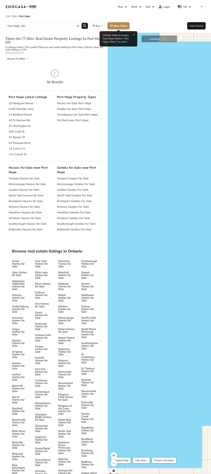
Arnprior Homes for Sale (18, 354)
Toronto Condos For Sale (73, 178)
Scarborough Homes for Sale (89, 263)
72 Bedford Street (20, 114)
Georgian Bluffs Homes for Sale (43, 417)
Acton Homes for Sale (18, 263)
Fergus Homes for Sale (41, 349)
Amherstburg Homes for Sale (20, 309)
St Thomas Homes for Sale (88, 371)
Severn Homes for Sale (87, 286)
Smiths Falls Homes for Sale (88, 320)
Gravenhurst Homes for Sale (43, 462)
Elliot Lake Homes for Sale (41, 275)
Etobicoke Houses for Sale (26, 229)
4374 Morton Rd (19, 120)
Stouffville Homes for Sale (87, 430)
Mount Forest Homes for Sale (66, 340)
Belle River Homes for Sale (18, 433)
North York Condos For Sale (75, 195)
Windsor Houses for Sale (25, 218)
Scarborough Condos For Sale (76, 223)
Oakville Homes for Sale (64, 461)
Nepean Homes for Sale (64, 363)
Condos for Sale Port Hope (74, 108)
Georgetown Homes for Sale (43, 405)
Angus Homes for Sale (18, 331)
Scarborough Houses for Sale (28, 223)
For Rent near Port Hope (73, 120)
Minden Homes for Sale (64, 309)
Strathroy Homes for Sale (87, 453)
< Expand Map (120, 460)
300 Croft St (17, 131)
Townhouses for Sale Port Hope (77, 114)
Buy (120, 6)
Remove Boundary (164, 460)
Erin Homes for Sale (42, 305)
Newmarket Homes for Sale (65, 385)
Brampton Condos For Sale (74, 201)
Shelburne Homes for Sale (87, 297)
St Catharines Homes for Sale (88, 358)
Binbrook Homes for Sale (18, 456)
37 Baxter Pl (17, 137)
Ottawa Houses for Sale (24, 206)
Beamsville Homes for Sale (19, 422)
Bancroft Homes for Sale (18, 388)
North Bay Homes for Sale (64, 422)
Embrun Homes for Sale (41, 295)
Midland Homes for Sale (64, 286)
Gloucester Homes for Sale (41, 428)
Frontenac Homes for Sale (41, 383)
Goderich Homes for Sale (41, 439)
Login (166, 6)
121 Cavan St (18, 154)
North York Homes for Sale (64, 433)
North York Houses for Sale (26, 195)
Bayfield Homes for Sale (18, 411)
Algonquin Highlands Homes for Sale (18, 285)
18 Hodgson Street (21, 103)
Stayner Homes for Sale (87, 382)
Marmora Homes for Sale (64, 263)
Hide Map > (141, 460)
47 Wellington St (20, 126)
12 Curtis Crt (17, 148)
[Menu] (201, 7)
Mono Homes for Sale (66, 330)
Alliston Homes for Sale (18, 297)
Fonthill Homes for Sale (41, 360)
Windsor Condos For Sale (73, 218)
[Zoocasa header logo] (20, 6)
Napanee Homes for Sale (64, 351)
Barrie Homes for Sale (18, 399)
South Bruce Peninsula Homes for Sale (88, 333)
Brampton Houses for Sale (26, 201)
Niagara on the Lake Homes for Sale (65, 409)
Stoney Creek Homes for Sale (87, 417)
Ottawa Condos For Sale (73, 206)
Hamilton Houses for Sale (25, 212)
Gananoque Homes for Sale (42, 394)
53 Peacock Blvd (20, 142)
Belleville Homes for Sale (18, 445)
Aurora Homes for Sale (18, 365)
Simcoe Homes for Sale (87, 309)
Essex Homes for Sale (41, 315)
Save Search (196, 25)
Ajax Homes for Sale (19, 274)
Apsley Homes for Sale (18, 343)
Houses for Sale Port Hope (74, 103)
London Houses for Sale (24, 189)
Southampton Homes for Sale (89, 345)
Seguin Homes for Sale (87, 275)
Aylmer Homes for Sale (18, 377)
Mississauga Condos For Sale (76, 184)
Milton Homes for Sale (64, 297)
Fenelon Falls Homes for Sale (43, 337)
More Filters (120, 25)
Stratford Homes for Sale (87, 441)
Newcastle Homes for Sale (65, 374)
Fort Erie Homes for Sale (41, 371)
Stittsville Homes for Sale (87, 405)
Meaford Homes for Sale (64, 275)
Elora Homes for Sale (43, 285)
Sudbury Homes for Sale (87, 464)
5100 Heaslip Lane (21, 108)
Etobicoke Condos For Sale (74, 229)
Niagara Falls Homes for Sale (65, 397)
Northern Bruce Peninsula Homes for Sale (64, 448)
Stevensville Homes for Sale (88, 393)
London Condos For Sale (73, 189)
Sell (148, 6)
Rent (134, 6)
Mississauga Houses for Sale (27, 184)
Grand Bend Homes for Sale (42, 451)
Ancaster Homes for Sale (18, 320)
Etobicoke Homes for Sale (41, 326)
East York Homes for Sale (41, 263)
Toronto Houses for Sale (24, 178)
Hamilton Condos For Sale (74, 212)
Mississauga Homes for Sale (66, 320)
